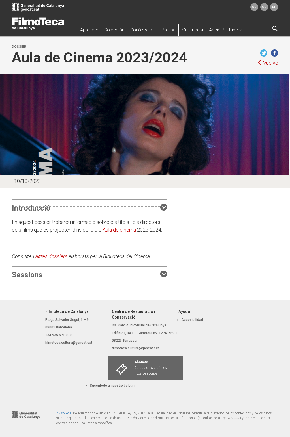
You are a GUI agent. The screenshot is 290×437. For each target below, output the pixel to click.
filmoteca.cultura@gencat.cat (68, 343)
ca (254, 6)
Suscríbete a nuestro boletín (112, 386)
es (264, 6)
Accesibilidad (192, 320)
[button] (89, 30)
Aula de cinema (119, 230)
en (274, 6)
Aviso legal (64, 413)
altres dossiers (51, 256)
